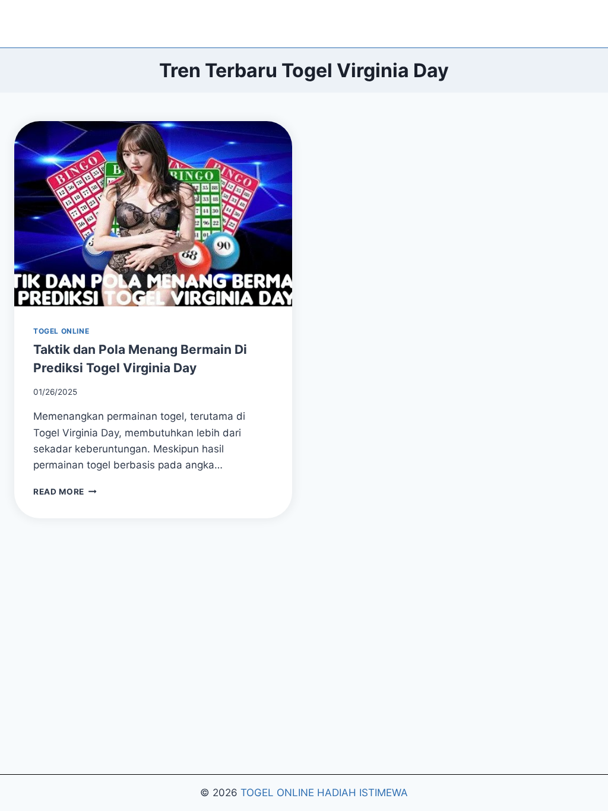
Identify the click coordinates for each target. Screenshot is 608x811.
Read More (65, 491)
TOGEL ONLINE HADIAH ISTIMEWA (324, 793)
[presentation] (153, 213)
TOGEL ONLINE (61, 331)
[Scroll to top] (585, 781)
